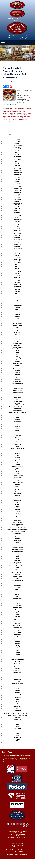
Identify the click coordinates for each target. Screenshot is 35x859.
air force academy (17, 312)
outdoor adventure (17, 607)
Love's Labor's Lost (17, 573)
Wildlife (18, 733)
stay (17, 685)
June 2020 (17, 194)
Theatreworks (17, 697)
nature (17, 593)
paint (17, 612)
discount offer (17, 435)
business (17, 370)
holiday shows (17, 537)
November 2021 (18, 170)
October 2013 (17, 250)
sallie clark (17, 661)
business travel (17, 372)
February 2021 (17, 183)
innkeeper (17, 555)
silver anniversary (17, 672)
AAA (17, 302)
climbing (17, 399)
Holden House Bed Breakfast (17, 531)
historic (18, 511)
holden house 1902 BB (17, 524)
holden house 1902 (18, 522)
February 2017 (17, 228)
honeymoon (17, 540)
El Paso (17, 439)
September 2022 (17, 158)
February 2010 (17, 282)
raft (17, 636)
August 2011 (17, 272)
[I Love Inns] (21, 768)
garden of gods (17, 481)
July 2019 (17, 205)
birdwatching (17, 358)
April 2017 (17, 225)
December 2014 (17, 237)
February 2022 (17, 167)
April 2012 (17, 268)
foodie (17, 473)
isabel (17, 558)
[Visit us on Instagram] (27, 826)
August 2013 (17, 252)
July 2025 (17, 147)
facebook (17, 450)
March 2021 (17, 181)
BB (17, 336)
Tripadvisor (17, 705)
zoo (18, 742)
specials (17, 677)
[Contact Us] (17, 824)
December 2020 (17, 187)
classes (17, 396)
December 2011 (17, 270)
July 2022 (17, 161)
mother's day (17, 585)
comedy (17, 414)
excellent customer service (18, 448)
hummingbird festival (17, 547)
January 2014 (17, 244)
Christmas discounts (17, 388)
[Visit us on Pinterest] (24, 826)
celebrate (17, 378)
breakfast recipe (7, 114)
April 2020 (17, 196)
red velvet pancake (22, 118)
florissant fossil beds (17, 466)
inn (8, 113)
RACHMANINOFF (17, 634)
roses (17, 656)
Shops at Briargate (17, 670)
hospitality (17, 544)
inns (17, 556)
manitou (17, 574)
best (17, 350)
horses (17, 542)
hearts (17, 502)
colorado (17, 403)
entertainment (17, 444)
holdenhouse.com (17, 533)
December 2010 (17, 279)
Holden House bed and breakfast (17, 110)
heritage (17, 504)
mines (17, 582)
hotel (17, 546)
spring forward (17, 679)
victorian (17, 723)
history (17, 517)
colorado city (17, 408)
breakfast (12, 108)
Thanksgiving (17, 694)
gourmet (17, 495)
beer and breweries (17, 349)
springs (18, 681)
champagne (17, 379)
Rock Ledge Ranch (17, 647)
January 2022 (17, 169)
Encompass (17, 443)
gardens (17, 484)
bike (17, 352)
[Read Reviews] (27, 824)
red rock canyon (17, 640)
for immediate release (17, 475)
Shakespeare (17, 667)
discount (17, 434)
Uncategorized (17, 710)
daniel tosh (17, 425)
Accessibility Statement (13, 854)
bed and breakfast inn (17, 347)
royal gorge (18, 658)
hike (17, 506)
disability (17, 430)
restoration (17, 643)
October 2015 (17, 234)
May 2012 (17, 266)
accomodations (18, 305)
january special (17, 560)
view (17, 726)
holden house (17, 520)
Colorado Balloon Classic (17, 405)
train (17, 699)
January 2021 (17, 185)
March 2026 (17, 143)
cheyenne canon (17, 381)
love (11, 113)
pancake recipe (10, 118)
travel (17, 701)
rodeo (17, 650)
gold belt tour (17, 493)
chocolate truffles (17, 385)
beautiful (17, 340)
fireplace (17, 461)
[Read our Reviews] (11, 824)
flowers (17, 468)
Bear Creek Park (17, 338)
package (17, 609)
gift (17, 488)
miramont (17, 583)
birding (17, 356)
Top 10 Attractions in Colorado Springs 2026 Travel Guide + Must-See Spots (17, 755)
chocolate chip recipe (17, 383)
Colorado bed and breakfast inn (17, 406)
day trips (17, 426)
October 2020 (17, 190)
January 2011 (17, 277)
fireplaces (17, 462)
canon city (17, 374)
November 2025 (18, 145)
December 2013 (17, 246)
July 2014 (17, 241)
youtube (17, 739)
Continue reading (12, 104)
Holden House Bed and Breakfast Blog (16, 110)
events (17, 446)
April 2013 (17, 255)
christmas (17, 387)
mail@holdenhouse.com (17, 846)
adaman (17, 307)
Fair (17, 452)
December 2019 (17, 201)
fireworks (17, 464)
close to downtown (18, 401)
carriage (17, 376)
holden (17, 519)
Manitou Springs (17, 576)
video (17, 724)
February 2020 (17, 199)
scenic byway (17, 663)
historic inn (18, 513)
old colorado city (17, 598)
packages (17, 611)
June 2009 (17, 291)
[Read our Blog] (21, 824)
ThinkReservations (18, 851)
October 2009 (17, 288)
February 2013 (17, 257)
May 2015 (17, 235)
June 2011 (17, 273)
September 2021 (17, 172)
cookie (17, 417)
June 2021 (17, 176)
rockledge (17, 649)
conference (17, 415)
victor (17, 721)
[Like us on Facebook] (8, 824)
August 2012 (17, 262)
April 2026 (17, 141)
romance (17, 652)
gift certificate (17, 490)
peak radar (17, 616)
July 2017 (17, 221)
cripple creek (17, 421)
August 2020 (17, 192)
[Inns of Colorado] (16, 778)
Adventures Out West (17, 311)
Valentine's (17, 717)
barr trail (17, 334)
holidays (17, 538)
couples (17, 419)
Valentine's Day (17, 719)
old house (17, 602)
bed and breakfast (17, 343)
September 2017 (17, 219)
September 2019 (17, 203)
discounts (17, 437)
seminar (17, 665)
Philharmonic (17, 620)
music (17, 591)
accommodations (17, 304)
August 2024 (17, 149)
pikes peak (17, 623)
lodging (17, 569)
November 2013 (18, 248)
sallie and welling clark (17, 659)
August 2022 (17, 160)
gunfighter (17, 499)
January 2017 (17, 230)
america (17, 314)
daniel (17, 423)
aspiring (17, 322)
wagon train (17, 728)
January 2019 (17, 210)
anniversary (17, 316)
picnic (17, 621)
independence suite (17, 551)
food (16, 108)
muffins (18, 587)
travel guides (17, 703)
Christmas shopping (17, 390)
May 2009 (17, 293)
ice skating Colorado (17, 549)
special (17, 676)
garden (17, 479)
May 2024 (17, 151)
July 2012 (17, 264)
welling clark (17, 730)
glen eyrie (17, 491)
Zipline (17, 741)
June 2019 (17, 206)
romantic (17, 654)
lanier (17, 567)
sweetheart (17, 692)
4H (17, 300)
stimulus (17, 686)
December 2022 (17, 156)
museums (17, 589)
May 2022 (17, 165)
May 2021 (17, 178)
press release (17, 630)
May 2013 (17, 253)
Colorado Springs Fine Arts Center (17, 412)
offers (17, 596)
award (17, 327)
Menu (3, 42)
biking (17, 354)
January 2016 (17, 232)
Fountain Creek (17, 477)
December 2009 (17, 286)
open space (18, 605)
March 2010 (17, 281)
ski (17, 674)
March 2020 (17, 197)
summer (17, 690)
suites (17, 688)
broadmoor (17, 365)
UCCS (17, 708)
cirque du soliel (17, 394)
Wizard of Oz (17, 737)
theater (17, 696)
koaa (17, 564)
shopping (17, 668)
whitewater (17, 732)
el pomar (17, 441)
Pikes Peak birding (18, 625)
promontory (17, 632)
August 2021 (17, 174)
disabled (17, 432)
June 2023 (17, 154)
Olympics (17, 603)
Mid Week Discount (17, 580)
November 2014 (18, 239)
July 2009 (17, 290)
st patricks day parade (17, 683)
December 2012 (17, 261)
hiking (17, 508)
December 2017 (17, 216)
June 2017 (17, 223)
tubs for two (17, 706)
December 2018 (17, 212)
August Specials (17, 325)
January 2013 (17, 259)
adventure (17, 309)
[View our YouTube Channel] (24, 824)
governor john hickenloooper (17, 497)
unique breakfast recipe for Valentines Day (17, 118)
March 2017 (17, 226)
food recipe (9, 116)
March (17, 578)
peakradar (17, 618)
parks (17, 614)
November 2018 (18, 214)
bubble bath (17, 367)
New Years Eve (17, 594)
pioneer (18, 629)
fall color (17, 453)
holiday (17, 535)
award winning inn (17, 329)
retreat (17, 645)
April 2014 (17, 243)
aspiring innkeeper (17, 323)
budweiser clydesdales (18, 369)
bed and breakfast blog (17, 345)
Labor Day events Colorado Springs (17, 565)
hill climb (17, 509)
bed (18, 341)
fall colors (17, 455)
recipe (14, 113)
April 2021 (17, 179)
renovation (17, 641)
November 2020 (18, 188)
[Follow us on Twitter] (14, 824)
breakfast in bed (17, 363)
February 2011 (17, 275)
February (17, 459)
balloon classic (17, 332)
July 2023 (17, 152)
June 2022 (17, 163)
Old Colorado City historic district (17, 600)
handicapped (17, 500)
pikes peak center (17, 627)
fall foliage (17, 457)
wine (17, 735)
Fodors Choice (17, 470)
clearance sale (17, 397)
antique (17, 318)
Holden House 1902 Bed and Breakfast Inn (18, 526)
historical (17, 515)
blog (8, 108)
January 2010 (17, 284)
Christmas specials (17, 392)
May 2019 (17, 208)
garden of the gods (18, 482)
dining (17, 428)
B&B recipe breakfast (25, 113)
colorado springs (17, 410)
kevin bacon (17, 562)
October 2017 (17, 217)
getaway (17, 486)
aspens (17, 320)
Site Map (21, 854)
